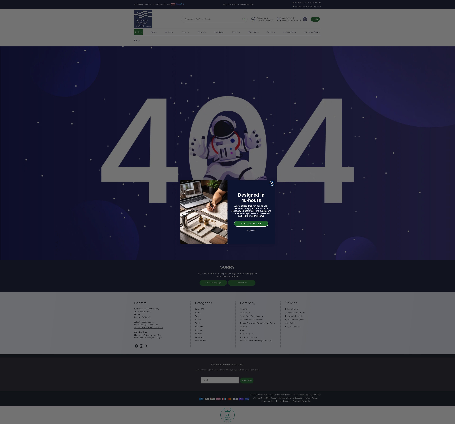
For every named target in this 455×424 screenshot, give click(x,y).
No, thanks (251, 231)
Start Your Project (251, 223)
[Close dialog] (272, 183)
